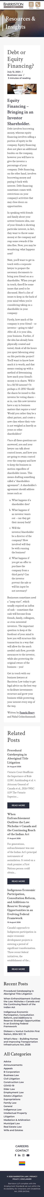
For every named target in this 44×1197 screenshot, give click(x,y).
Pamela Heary (27, 712)
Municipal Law (12, 1123)
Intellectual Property (15, 1113)
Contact (22, 1150)
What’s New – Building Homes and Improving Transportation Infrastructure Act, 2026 (21, 1041)
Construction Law (14, 1082)
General (8, 1106)
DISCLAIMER (26, 1179)
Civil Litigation (12, 1079)
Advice (7, 1061)
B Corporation (12, 1072)
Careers (22, 1146)
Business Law (14, 75)
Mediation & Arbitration (17, 1120)
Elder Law (9, 1089)
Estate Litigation (13, 1096)
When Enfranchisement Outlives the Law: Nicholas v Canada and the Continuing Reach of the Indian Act (21, 824)
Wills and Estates (13, 1130)
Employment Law (14, 1092)
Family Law (10, 1103)
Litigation (9, 1116)
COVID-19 (9, 1086)
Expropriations (12, 1099)
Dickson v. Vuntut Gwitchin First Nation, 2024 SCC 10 (22, 1032)
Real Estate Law (13, 1127)
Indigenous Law (13, 1110)
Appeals (8, 1068)
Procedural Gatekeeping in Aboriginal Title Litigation (17, 756)
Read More (18, 805)
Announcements (13, 1065)
